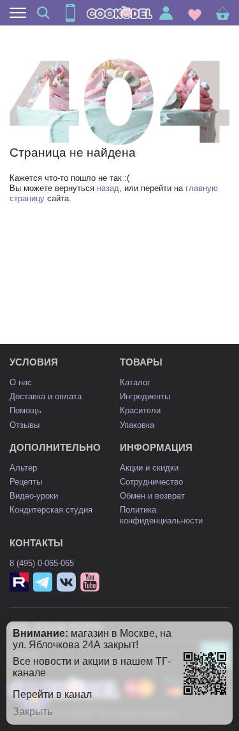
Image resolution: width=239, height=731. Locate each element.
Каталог (135, 382)
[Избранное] (194, 13)
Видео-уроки (34, 495)
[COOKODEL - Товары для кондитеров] (120, 12)
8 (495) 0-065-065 (42, 563)
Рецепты (26, 481)
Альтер (23, 467)
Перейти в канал (52, 694)
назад (108, 188)
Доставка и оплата (46, 396)
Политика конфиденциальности (161, 515)
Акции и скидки (149, 467)
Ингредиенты (145, 396)
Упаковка (137, 425)
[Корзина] (222, 13)
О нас (21, 382)
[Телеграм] (42, 582)
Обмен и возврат (152, 495)
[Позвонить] (70, 12)
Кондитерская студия (51, 510)
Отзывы (25, 425)
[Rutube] (19, 582)
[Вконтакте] (66, 582)
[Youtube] (89, 582)
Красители (140, 410)
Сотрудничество (151, 481)
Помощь (25, 410)
